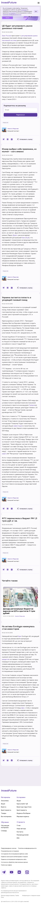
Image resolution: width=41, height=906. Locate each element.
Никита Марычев (13, 128)
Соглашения (12, 13)
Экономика (5, 801)
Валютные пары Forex (24, 807)
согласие (24, 10)
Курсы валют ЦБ (22, 804)
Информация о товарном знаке (31, 895)
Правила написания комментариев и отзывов (14, 856)
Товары (3, 813)
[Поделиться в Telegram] (3, 139)
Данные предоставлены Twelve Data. (10, 896)
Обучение (5, 822)
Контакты (20, 832)
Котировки (21, 797)
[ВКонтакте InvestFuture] (19, 872)
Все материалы (6, 816)
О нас (19, 825)
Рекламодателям (23, 835)
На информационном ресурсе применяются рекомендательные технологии (13, 891)
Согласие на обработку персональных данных (14, 862)
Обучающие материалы (5, 826)
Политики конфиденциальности (12, 14)
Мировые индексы (23, 816)
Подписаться (20, 115)
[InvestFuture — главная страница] (9, 3)
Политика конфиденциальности (27, 848)
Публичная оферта (6, 865)
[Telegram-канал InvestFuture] (4, 872)
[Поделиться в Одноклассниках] (7, 139)
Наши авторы (21, 829)
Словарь (4, 831)
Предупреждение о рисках (8, 848)
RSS (18, 838)
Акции (3, 804)
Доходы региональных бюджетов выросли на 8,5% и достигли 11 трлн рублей (19, 611)
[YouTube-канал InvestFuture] (11, 872)
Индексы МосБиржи (23, 813)
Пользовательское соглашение (10, 851)
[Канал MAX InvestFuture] (27, 872)
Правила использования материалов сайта (13, 859)
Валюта (3, 807)
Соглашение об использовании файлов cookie (14, 854)
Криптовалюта (6, 810)
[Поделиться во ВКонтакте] (11, 139)
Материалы (5, 797)
